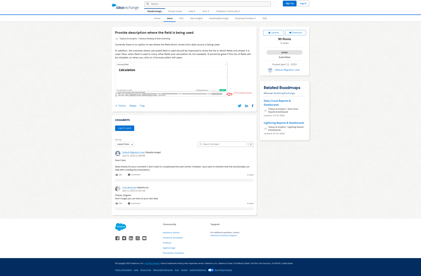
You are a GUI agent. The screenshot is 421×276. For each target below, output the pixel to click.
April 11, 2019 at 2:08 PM (133, 155)
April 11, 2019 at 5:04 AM (133, 190)
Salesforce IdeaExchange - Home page (125, 7)
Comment (135, 174)
